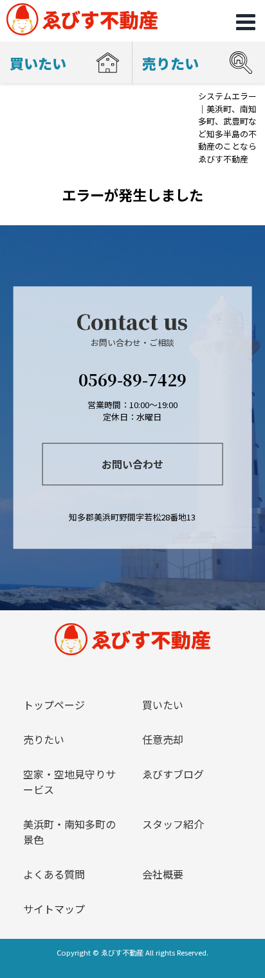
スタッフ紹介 (173, 824)
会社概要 (162, 874)
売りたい (43, 739)
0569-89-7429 (132, 379)
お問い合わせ (132, 464)
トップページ (54, 704)
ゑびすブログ (173, 774)
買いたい (162, 704)
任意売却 (162, 739)
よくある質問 (54, 874)
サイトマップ (54, 908)
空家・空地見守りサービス (69, 781)
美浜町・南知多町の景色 (69, 831)
